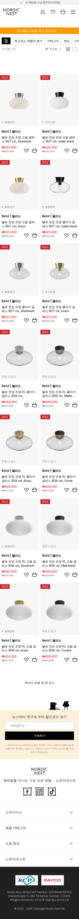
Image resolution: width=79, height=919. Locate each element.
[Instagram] (39, 791)
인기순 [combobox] (53, 49)
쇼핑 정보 (12, 843)
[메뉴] (73, 12)
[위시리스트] (53, 12)
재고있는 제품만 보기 (28, 41)
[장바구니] (63, 12)
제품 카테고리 (15, 828)
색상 (67, 41)
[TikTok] (52, 791)
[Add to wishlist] (26, 150)
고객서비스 (13, 812)
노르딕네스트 (15, 859)
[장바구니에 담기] (34, 150)
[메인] (11, 11)
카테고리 (53, 41)
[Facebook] (27, 791)
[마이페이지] (43, 12)
